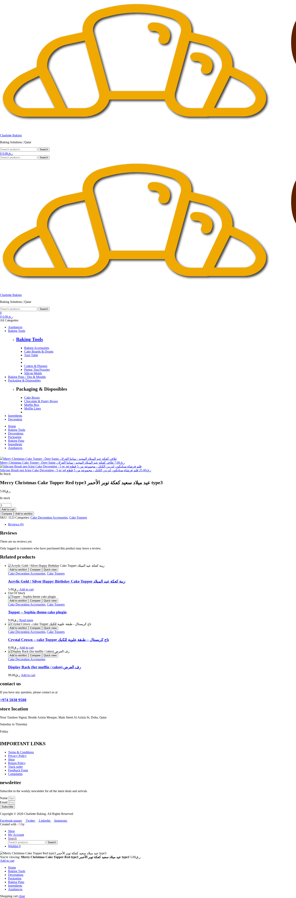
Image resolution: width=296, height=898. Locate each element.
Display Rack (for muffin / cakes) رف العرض (44, 667)
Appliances (15, 889)
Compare (7, 513)
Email (4, 802)
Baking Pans (16, 882)
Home (12, 867)
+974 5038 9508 (13, 700)
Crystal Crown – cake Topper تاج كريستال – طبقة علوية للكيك (58, 640)
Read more (26, 620)
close (22, 896)
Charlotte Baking (11, 135)
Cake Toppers (78, 517)
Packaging (14, 878)
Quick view (50, 569)
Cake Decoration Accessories (49, 517)
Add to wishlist (23, 513)
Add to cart (8, 509)
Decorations (15, 874)
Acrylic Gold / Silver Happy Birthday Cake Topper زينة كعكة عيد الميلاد (66, 581)
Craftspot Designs (36, 824)
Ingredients (15, 885)
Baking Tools (29, 339)
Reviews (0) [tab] (16, 524)
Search (44, 149)
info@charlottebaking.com (75, 692)
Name (4, 798)
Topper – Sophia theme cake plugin (37, 612)
